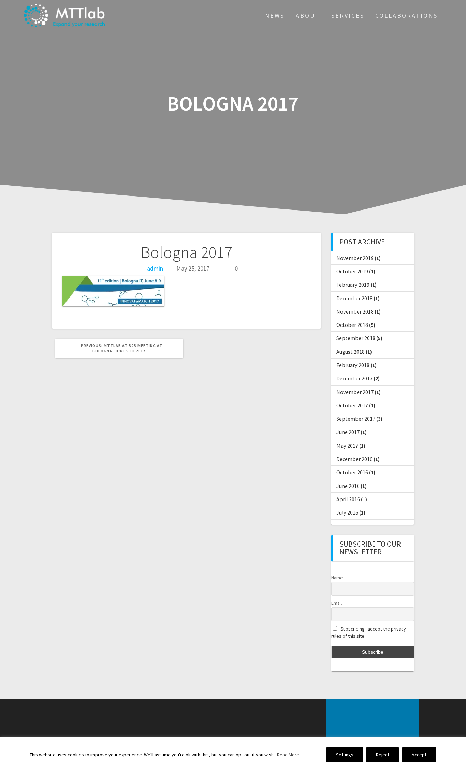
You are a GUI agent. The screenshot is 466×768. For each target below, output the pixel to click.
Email (336, 603)
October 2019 (352, 271)
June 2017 (348, 432)
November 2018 (355, 311)
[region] (233, 752)
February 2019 (352, 284)
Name (337, 578)
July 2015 (347, 512)
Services (347, 15)
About (308, 15)
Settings (344, 755)
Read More (288, 755)
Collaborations (406, 15)
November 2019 (355, 258)
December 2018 (354, 298)
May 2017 (347, 445)
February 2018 (352, 365)
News (275, 15)
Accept (419, 755)
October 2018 (352, 324)
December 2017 (354, 378)
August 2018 (350, 351)
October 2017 (352, 405)
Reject (382, 755)
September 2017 (355, 418)
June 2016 (348, 485)
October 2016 (352, 472)
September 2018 (355, 338)
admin (155, 268)
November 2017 (355, 392)
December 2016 (354, 458)
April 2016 (348, 499)
